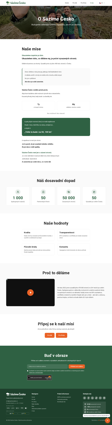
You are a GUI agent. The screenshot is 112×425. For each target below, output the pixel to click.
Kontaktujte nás (61, 401)
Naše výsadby (35, 404)
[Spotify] (104, 398)
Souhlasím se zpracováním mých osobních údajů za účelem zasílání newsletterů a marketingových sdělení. (56, 371)
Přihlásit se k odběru (77, 366)
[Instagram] (84, 398)
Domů (67, 3)
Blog (33, 406)
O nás (92, 3)
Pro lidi (75, 3)
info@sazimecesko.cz (12, 401)
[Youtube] (100, 398)
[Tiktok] (96, 398)
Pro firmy (83, 3)
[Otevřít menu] (107, 420)
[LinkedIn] (92, 398)
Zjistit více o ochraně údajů (36, 372)
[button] (30, 292)
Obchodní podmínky (62, 399)
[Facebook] (88, 398)
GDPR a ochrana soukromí (64, 397)
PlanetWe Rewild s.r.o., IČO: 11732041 (14, 403)
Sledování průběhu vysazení (39, 408)
